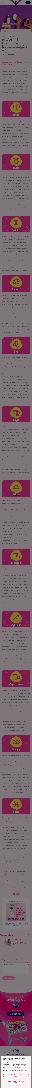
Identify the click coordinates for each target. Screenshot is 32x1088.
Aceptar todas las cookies (16, 1075)
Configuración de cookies (16, 1082)
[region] (16, 1072)
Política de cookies (23, 1070)
